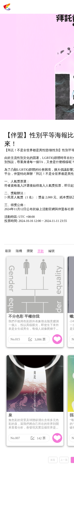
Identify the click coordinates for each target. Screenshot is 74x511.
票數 (40, 251)
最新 (8, 251)
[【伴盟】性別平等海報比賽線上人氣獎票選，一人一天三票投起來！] (7, 12)
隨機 (19, 251)
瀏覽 (30, 251)
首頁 (52, 460)
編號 (51, 251)
